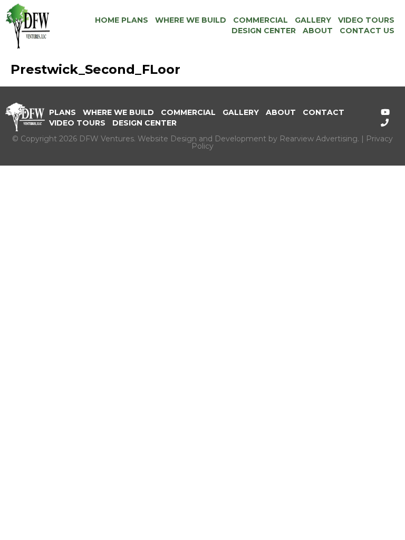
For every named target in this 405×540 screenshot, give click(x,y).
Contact (323, 112)
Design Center (264, 30)
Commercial (260, 20)
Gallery (313, 20)
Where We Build (190, 20)
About (318, 30)
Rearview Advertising (318, 138)
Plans (62, 112)
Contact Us (367, 30)
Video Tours (366, 20)
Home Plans (121, 20)
